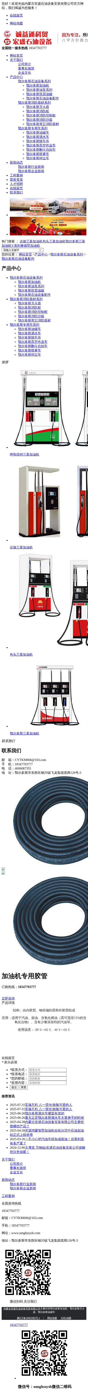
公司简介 (24, 64)
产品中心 (16, 77)
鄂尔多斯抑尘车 (37, 158)
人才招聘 (16, 184)
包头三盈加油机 (54, 241)
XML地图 (66, 1318)
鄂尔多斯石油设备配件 (42, 98)
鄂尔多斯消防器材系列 (34, 102)
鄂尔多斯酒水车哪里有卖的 (44, 1113)
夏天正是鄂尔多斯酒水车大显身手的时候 (54, 1117)
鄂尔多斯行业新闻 (31, 166)
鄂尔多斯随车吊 (37, 141)
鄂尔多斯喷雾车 (37, 154)
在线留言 (16, 15)
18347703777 (19, 1325)
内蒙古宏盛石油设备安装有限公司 (21, 1308)
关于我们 (16, 60)
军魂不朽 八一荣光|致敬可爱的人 (48, 1105)
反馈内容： (19, 1082)
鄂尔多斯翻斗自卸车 (41, 149)
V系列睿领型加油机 (25, 245)
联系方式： (19, 1069)
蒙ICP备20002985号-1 (28, 1318)
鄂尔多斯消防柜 (37, 111)
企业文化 (24, 72)
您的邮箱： (19, 1078)
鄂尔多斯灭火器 (37, 107)
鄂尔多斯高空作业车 (41, 145)
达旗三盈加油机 (31, 241)
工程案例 (16, 175)
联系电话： (19, 1074)
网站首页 (16, 55)
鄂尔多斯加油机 (37, 85)
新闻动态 (16, 162)
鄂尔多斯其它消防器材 (42, 124)
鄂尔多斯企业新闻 (31, 171)
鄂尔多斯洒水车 (37, 137)
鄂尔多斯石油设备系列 (34, 81)
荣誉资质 (16, 179)
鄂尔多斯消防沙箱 (39, 119)
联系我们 (16, 192)
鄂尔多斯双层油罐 (39, 94)
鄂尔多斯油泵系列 (39, 89)
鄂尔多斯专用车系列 (32, 128)
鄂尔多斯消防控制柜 (41, 115)
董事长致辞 (26, 68)
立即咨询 (8, 998)
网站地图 (16, 23)
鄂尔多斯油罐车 (37, 132)
